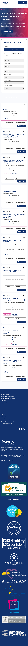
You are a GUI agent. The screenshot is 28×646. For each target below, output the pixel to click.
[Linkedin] (2, 460)
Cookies (3, 414)
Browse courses (7, 31)
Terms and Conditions (6, 420)
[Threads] (9, 460)
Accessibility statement (6, 423)
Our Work (3, 400)
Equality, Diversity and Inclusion (8, 398)
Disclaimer (3, 416)
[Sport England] (22, 429)
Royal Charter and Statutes (7, 396)
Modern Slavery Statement (7, 421)
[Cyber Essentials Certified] (14, 471)
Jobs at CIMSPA (4, 404)
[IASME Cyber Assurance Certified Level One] (14, 489)
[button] (26, 5)
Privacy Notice (4, 418)
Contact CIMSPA (5, 394)
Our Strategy (4, 402)
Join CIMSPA (22, 2)
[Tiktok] (12, 460)
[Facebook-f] (7, 460)
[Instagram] (4, 460)
